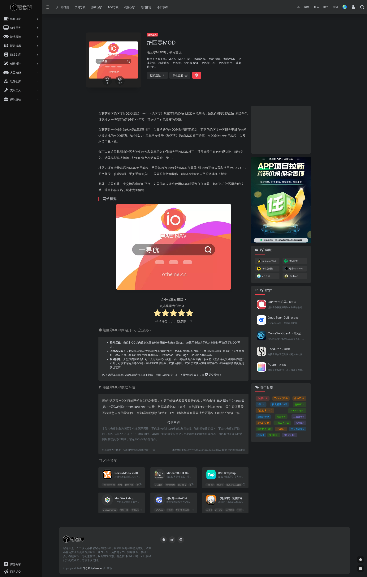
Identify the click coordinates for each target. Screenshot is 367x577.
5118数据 (219, 401)
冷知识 (263, 422)
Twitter (281, 398)
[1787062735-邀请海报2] (281, 199)
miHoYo (218, 510)
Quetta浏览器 (282, 302)
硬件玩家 (129, 7)
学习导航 (80, 7)
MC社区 (158, 485)
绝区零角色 (225, 62)
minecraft (170, 485)
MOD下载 (184, 58)
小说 (281, 428)
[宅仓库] (73, 540)
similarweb (136, 407)
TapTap (210, 485)
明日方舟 (297, 428)
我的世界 (182, 485)
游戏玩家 (96, 7)
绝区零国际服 (182, 510)
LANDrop (279, 349)
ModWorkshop (110, 510)
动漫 (262, 398)
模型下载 (129, 485)
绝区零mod (191, 62)
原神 (300, 422)
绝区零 (177, 62)
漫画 (299, 404)
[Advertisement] (285, 59)
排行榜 (289, 435)
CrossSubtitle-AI (284, 333)
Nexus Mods (109, 485)
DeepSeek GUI (283, 317)
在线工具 (282, 422)
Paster (277, 364)
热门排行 (146, 7)
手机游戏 (241, 510)
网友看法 (279, 404)
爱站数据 (117, 407)
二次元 (298, 416)
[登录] (353, 7)
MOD (171, 58)
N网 (120, 485)
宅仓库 (86, 568)
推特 (299, 398)
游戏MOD (229, 58)
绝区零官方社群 (234, 485)
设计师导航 (62, 7)
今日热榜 (162, 7)
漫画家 (263, 416)
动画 (281, 416)
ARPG (209, 510)
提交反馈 (213, 374)
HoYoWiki (159, 510)
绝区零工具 (208, 62)
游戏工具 (152, 34)
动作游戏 (230, 510)
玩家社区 (163, 62)
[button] (297, 7)
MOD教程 (199, 58)
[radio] (157, 313)
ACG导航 (113, 7)
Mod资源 (214, 58)
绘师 (273, 435)
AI (260, 435)
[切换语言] (343, 7)
